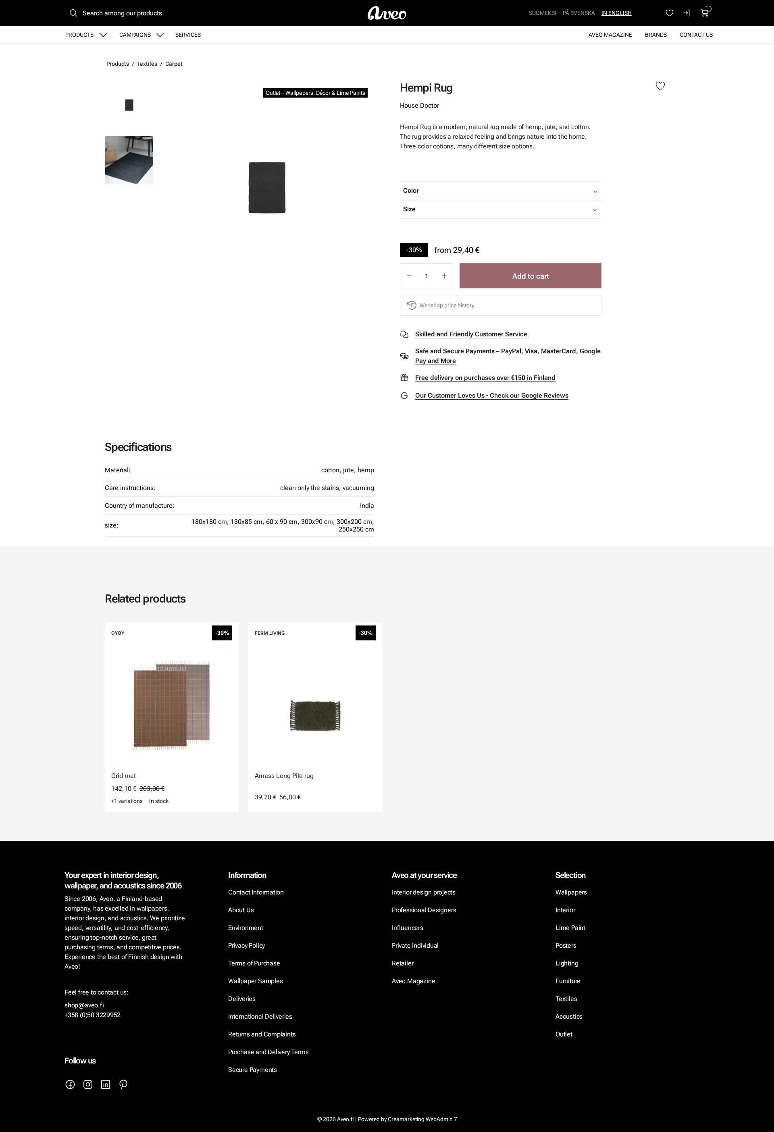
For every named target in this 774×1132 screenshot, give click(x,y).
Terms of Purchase (254, 963)
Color (411, 190)
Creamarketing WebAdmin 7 (422, 1119)
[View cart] (705, 13)
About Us (241, 910)
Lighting (568, 963)
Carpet (174, 63)
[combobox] (520, 191)
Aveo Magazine (610, 34)
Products (79, 34)
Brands (656, 34)
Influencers (407, 928)
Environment (245, 928)
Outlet (564, 1034)
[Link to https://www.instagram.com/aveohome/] (88, 1084)
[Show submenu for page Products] (103, 34)
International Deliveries (260, 1016)
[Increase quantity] (444, 275)
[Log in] (687, 13)
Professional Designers (424, 910)
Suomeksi (542, 13)
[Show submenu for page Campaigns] (160, 34)
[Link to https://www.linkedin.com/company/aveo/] (105, 1084)
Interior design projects (424, 892)
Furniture (568, 981)
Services (188, 34)
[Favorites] (669, 13)
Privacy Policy (246, 945)
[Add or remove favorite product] (660, 86)
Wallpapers (571, 892)
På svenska (579, 13)
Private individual (415, 945)
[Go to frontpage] (387, 13)
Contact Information (256, 892)
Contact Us (696, 34)
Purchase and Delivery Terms (268, 1052)
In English (616, 13)
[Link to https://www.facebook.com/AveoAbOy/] (70, 1084)
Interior (565, 910)
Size (409, 209)
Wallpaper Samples (255, 981)
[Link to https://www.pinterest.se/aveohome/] (123, 1084)
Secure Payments (252, 1070)
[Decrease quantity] (409, 275)
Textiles (147, 63)
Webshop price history (447, 305)
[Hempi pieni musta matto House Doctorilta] (267, 188)
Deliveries (242, 999)
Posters (566, 945)
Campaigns (135, 34)
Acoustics (569, 1016)
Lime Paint (570, 928)
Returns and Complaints (261, 1034)
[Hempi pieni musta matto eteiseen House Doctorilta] (129, 160)
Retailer (402, 963)
